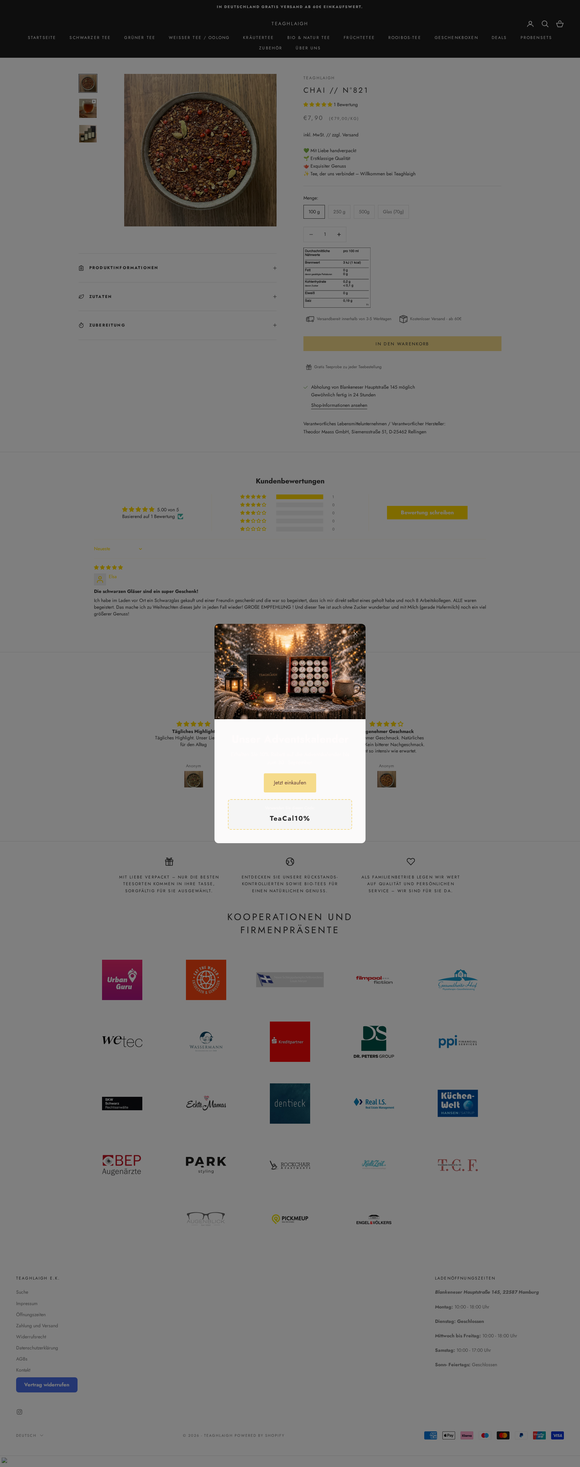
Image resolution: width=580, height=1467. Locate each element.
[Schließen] (355, 634)
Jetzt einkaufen (290, 782)
